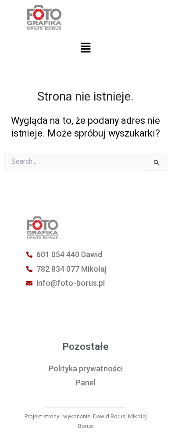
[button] (85, 48)
